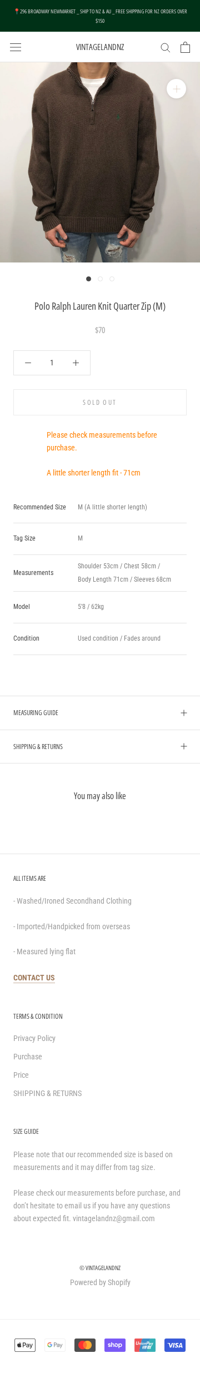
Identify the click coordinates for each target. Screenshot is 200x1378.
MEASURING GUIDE (35, 712)
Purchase (27, 1056)
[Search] (166, 47)
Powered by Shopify (100, 1282)
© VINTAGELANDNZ (100, 1267)
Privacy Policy (34, 1038)
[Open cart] (185, 47)
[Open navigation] (15, 47)
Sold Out (100, 402)
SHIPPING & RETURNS (38, 746)
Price (21, 1074)
